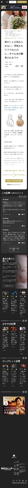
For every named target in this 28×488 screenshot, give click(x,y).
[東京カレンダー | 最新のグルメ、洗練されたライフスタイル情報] (1, 2)
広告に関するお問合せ (15, 469)
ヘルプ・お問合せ (15, 465)
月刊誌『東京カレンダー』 (23, 464)
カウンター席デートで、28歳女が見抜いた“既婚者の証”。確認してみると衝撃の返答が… (13, 108)
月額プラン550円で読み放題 (14, 181)
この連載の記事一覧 (8, 286)
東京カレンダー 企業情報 (15, 473)
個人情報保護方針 (18, 465)
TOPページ (15, 462)
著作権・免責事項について (18, 469)
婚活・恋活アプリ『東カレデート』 (22, 467)
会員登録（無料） (22, 1)
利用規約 (18, 462)
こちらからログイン (16, 184)
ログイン (13, 2)
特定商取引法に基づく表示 (18, 473)
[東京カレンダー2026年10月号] (14, 405)
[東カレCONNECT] (14, 7)
